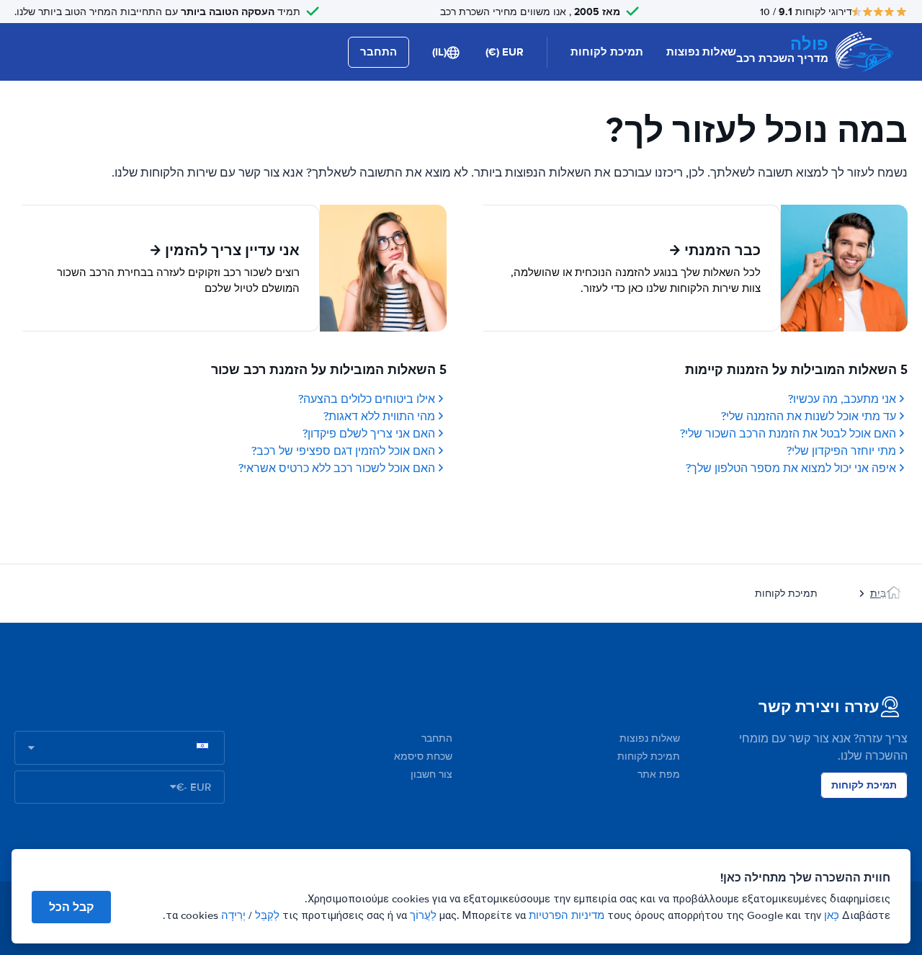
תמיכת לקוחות (606, 52)
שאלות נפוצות (701, 52)
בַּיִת (878, 593)
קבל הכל (71, 907)
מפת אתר (658, 774)
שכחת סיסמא (423, 756)
